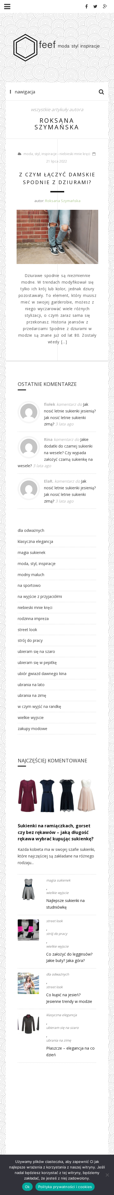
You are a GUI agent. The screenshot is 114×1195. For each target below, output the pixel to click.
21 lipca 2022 (56, 161)
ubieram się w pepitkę (37, 662)
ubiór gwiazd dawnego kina (42, 673)
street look (27, 629)
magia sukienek (31, 552)
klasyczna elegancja (35, 541)
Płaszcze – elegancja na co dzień (70, 1051)
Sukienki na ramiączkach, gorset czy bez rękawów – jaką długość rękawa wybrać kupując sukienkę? (56, 832)
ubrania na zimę (32, 695)
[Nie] (107, 1175)
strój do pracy (30, 640)
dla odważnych (31, 530)
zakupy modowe (32, 728)
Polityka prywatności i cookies (65, 1186)
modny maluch (31, 574)
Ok (27, 1186)
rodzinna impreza (33, 618)
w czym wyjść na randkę (39, 706)
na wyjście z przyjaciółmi (40, 596)
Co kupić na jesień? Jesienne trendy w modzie (69, 998)
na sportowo (29, 585)
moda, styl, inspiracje (40, 153)
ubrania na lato (31, 684)
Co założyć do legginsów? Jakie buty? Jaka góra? (69, 957)
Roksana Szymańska (63, 200)
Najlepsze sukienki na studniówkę (65, 904)
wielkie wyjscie (31, 717)
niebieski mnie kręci (74, 153)
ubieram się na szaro (36, 651)
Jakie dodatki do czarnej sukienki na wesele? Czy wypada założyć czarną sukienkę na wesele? (55, 452)
